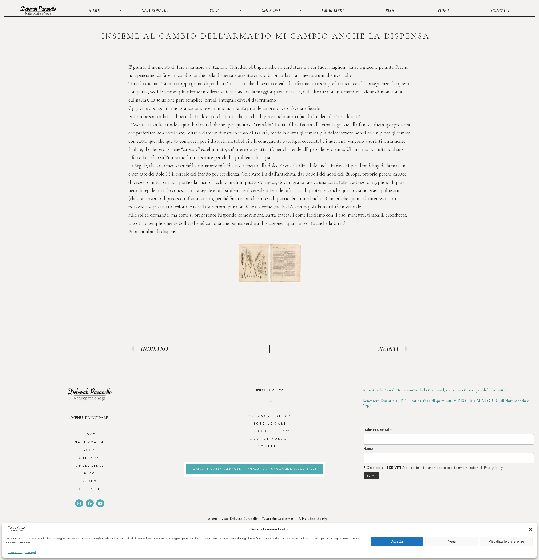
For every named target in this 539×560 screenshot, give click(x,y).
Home (94, 10)
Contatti (500, 10)
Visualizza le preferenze (506, 541)
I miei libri (333, 10)
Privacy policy (15, 552)
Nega (452, 541)
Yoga (214, 10)
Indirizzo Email (378, 430)
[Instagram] (79, 503)
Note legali (30, 552)
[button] (530, 529)
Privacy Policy (269, 416)
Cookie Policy (270, 439)
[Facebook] (90, 503)
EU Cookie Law (269, 431)
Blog (390, 10)
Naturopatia (154, 10)
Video (443, 10)
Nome (368, 449)
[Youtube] (100, 503)
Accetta (397, 541)
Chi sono (270, 10)
